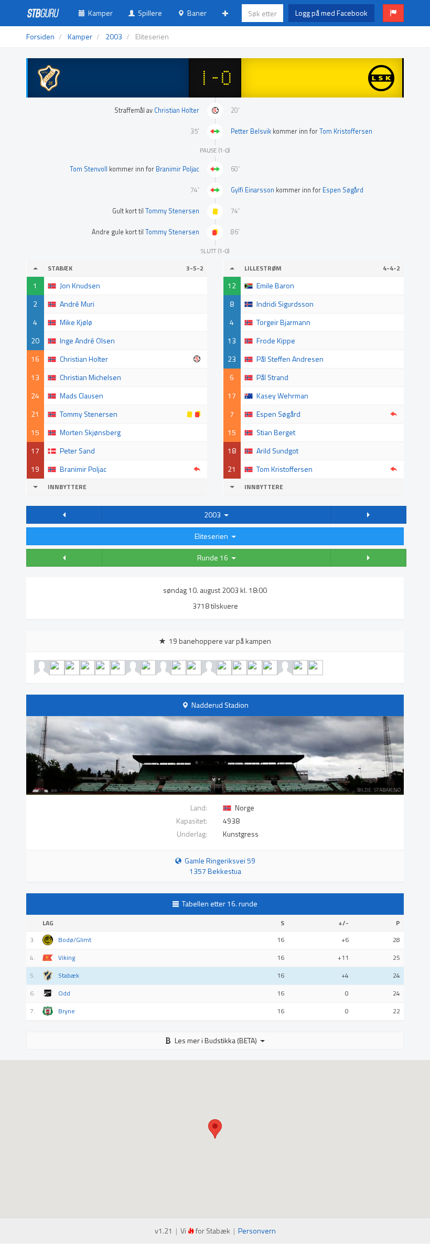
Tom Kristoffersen (345, 131)
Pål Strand (272, 377)
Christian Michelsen (90, 377)
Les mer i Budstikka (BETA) (215, 1040)
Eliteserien (213, 536)
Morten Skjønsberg (90, 432)
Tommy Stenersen (172, 211)
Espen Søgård (342, 190)
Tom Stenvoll (89, 169)
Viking (66, 957)
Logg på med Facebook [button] (331, 12)
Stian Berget (275, 432)
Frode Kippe (275, 340)
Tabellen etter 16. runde (219, 903)
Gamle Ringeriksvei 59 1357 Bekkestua (218, 866)
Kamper (99, 12)
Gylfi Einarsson (252, 190)
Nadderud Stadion (220, 704)
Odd (64, 993)
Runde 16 (214, 557)
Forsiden (40, 36)
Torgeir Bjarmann (283, 322)
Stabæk (68, 975)
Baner (195, 12)
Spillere (148, 12)
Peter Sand (77, 450)
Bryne (66, 1011)
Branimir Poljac (177, 169)
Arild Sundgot (277, 450)
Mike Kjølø (76, 322)
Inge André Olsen (87, 340)
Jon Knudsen (80, 285)
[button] (393, 13)
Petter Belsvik (251, 131)
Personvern (257, 1230)
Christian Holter (176, 110)
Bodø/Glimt (74, 940)
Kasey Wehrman (282, 395)
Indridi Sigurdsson (285, 303)
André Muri (77, 303)
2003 (214, 514)
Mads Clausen (81, 395)
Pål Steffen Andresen (290, 358)
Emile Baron (275, 285)
